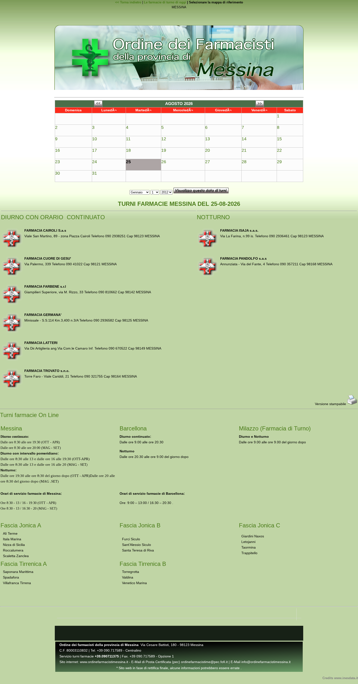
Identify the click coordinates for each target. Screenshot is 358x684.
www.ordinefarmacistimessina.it (104, 662)
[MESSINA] (179, 7)
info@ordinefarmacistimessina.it (266, 662)
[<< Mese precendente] (98, 106)
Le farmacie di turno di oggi (165, 2)
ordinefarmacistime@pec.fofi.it (204, 662)
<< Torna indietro (128, 2)
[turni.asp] (179, 12)
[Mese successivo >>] (259, 106)
